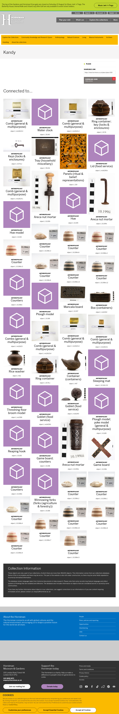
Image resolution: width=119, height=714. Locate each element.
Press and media (85, 666)
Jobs (80, 632)
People (81, 617)
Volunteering (83, 628)
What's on (80, 20)
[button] (93, 13)
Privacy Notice (84, 673)
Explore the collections (99, 20)
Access (77, 13)
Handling (6, 42)
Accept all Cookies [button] (83, 710)
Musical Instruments (96, 37)
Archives (109, 37)
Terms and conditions (86, 669)
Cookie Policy (13, 705)
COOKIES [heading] (8, 695)
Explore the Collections (10, 37)
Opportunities (84, 624)
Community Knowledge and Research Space (36, 37)
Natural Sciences (73, 37)
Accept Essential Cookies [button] (53, 710)
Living (84, 37)
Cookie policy (83, 676)
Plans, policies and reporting (88, 620)
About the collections (19, 42)
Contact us (83, 636)
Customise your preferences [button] (19, 710)
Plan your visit (64, 20)
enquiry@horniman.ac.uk (42, 592)
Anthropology (59, 37)
